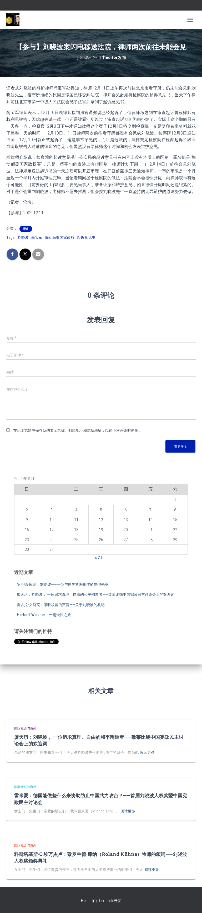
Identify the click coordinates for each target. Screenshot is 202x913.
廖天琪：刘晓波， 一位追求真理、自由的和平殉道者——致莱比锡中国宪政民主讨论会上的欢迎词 (95, 594)
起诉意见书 (86, 237)
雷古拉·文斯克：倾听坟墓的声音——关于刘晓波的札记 (61, 605)
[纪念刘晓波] (14, 19)
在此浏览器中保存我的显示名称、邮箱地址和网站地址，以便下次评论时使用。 (77, 430)
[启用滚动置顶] (191, 902)
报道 (25, 228)
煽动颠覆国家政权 (59, 237)
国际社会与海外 (25, 728)
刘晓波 (23, 237)
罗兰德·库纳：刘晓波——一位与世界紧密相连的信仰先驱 (62, 584)
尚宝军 (36, 237)
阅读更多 (147, 752)
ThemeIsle (105, 901)
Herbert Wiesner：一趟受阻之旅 (44, 615)
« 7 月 (99, 557)
